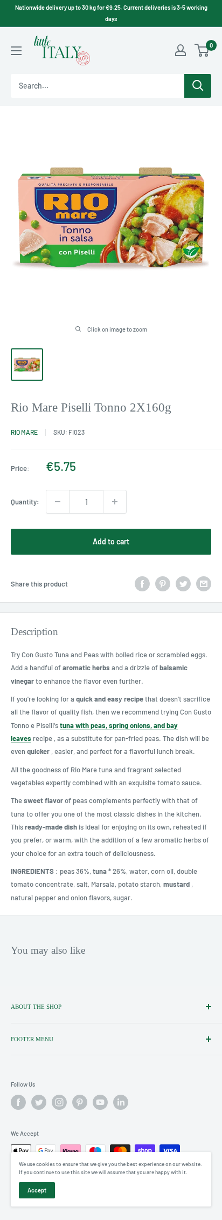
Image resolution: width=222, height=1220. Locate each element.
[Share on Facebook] (142, 583)
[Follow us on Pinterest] (79, 1102)
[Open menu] (16, 50)
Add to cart (111, 541)
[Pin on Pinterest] (162, 583)
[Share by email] (203, 583)
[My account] (180, 50)
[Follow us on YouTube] (100, 1102)
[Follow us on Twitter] (38, 1102)
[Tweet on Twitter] (183, 583)
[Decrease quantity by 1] (57, 501)
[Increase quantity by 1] (114, 501)
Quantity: (25, 501)
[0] (202, 50)
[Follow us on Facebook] (18, 1102)
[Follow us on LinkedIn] (120, 1102)
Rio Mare (24, 432)
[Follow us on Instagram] (59, 1102)
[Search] (197, 86)
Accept (36, 1190)
